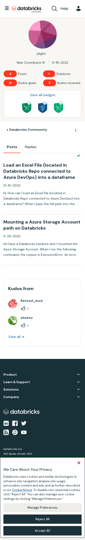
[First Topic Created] (42, 107)
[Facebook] (15, 423)
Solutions (11, 389)
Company (11, 397)
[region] (42, 497)
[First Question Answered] (58, 107)
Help (64, 8)
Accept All (42, 531)
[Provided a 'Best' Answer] (26, 107)
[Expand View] (78, 374)
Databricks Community (26, 9)
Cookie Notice (22, 490)
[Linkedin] (6, 423)
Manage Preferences (42, 508)
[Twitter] (24, 423)
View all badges (42, 95)
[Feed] (6, 432)
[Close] (79, 463)
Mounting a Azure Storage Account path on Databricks (41, 225)
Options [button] (75, 130)
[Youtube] (24, 432)
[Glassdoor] (15, 432)
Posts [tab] (12, 146)
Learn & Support (16, 382)
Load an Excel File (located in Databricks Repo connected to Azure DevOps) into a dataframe (39, 171)
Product (10, 375)
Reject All (42, 519)
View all (14, 336)
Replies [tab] (30, 146)
